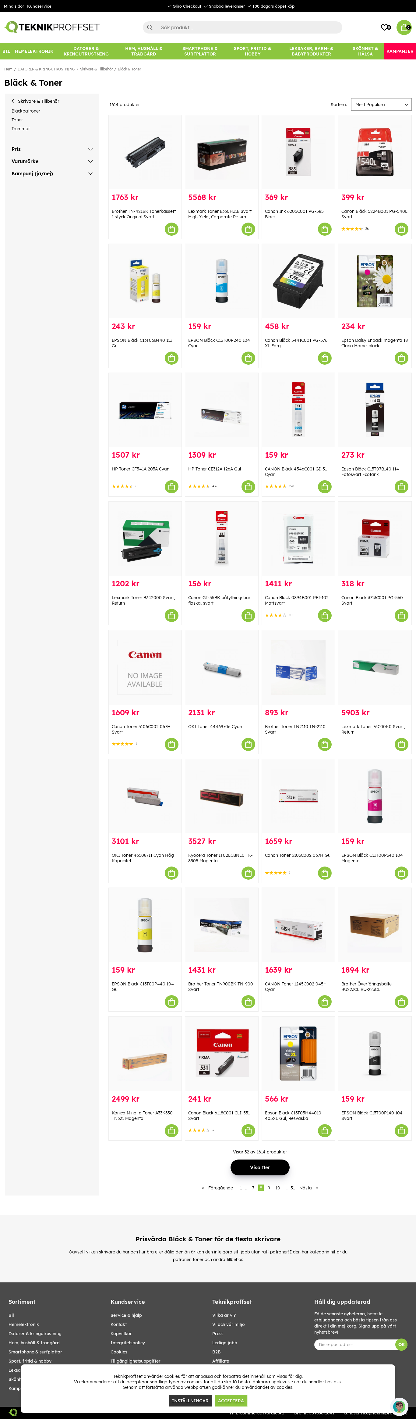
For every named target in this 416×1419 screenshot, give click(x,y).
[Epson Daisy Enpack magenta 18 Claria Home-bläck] (375, 281)
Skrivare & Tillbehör (96, 69)
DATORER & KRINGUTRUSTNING (46, 69)
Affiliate (220, 1361)
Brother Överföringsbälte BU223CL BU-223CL (366, 986)
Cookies (119, 1352)
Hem (8, 69)
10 (278, 1188)
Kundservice (39, 6)
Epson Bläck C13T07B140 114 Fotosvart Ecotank (370, 471)
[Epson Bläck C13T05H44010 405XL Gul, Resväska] (298, 1054)
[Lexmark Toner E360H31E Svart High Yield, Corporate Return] (221, 152)
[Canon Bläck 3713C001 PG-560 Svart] (375, 539)
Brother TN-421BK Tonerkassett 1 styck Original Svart (144, 214)
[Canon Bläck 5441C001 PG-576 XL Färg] (298, 281)
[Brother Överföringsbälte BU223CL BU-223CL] (375, 925)
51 (293, 1188)
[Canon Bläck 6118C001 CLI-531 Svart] (221, 1054)
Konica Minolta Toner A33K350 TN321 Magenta (142, 1115)
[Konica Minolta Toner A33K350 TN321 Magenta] (145, 1054)
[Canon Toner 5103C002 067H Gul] (298, 796)
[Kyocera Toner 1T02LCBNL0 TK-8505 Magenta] (221, 796)
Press (218, 1333)
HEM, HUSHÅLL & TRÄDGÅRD (34, 1343)
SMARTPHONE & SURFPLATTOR (35, 1352)
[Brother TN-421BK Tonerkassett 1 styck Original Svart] (145, 152)
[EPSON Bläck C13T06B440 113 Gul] (145, 281)
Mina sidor (14, 6)
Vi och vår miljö (228, 1324)
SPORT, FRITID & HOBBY (30, 1361)
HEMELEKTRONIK (24, 1324)
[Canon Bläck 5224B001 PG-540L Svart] (375, 152)
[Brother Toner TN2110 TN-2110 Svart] (298, 667)
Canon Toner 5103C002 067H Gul (298, 855)
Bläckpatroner (26, 111)
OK (401, 1344)
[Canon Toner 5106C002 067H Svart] (145, 667)
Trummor (21, 128)
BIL (11, 1315)
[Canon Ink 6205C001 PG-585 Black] (298, 152)
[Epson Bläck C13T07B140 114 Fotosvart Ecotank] (375, 410)
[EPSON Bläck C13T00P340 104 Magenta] (375, 796)
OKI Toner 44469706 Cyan (215, 726)
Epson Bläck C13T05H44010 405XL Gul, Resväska (293, 1115)
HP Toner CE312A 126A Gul (214, 469)
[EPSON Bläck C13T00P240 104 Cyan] (221, 281)
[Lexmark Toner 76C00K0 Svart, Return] (375, 667)
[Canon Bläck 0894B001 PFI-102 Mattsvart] (298, 539)
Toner (17, 120)
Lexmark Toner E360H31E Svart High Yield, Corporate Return (220, 214)
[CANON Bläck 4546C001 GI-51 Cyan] (298, 410)
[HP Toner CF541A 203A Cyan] (145, 410)
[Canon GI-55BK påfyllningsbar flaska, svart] (221, 539)
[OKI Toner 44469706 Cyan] (221, 667)
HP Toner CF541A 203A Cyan (140, 469)
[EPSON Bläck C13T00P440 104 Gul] (145, 925)
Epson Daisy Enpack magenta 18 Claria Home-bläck (374, 343)
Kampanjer (20, 1388)
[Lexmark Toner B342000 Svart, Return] (145, 539)
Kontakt (119, 1324)
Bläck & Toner (129, 69)
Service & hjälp (126, 1315)
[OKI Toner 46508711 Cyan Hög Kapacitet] (145, 796)
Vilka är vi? (224, 1315)
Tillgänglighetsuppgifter (135, 1361)
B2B (216, 1352)
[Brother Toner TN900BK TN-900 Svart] (221, 925)
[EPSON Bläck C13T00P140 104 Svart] (375, 1054)
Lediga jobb (224, 1343)
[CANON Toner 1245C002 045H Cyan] (298, 925)
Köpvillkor (121, 1333)
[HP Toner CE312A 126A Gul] (221, 410)
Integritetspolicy (128, 1343)
